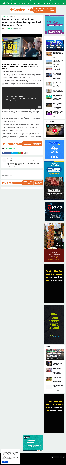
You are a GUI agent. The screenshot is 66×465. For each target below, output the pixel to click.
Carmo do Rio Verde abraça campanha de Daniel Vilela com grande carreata (58, 61)
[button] (60, 3)
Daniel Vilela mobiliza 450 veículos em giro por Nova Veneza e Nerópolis (58, 68)
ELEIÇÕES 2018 (37, 0)
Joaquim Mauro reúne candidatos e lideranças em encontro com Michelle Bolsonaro (58, 54)
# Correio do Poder (12, 16)
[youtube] (7, 3)
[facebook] (2, 3)
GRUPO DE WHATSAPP (5, 0)
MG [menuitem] (52, 3)
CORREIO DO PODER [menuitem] (21, 3)
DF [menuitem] (58, 3)
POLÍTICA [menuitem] (40, 3)
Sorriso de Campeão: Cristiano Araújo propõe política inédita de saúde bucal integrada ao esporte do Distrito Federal (58, 76)
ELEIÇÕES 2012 (57, 0)
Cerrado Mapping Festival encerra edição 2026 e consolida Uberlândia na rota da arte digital (58, 113)
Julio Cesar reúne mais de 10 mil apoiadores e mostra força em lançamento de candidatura (55, 45)
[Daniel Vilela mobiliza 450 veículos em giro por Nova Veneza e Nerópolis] (49, 68)
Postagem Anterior (5, 190)
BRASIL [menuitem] (35, 3)
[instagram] (61, 457)
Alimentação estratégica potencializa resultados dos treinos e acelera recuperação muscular (58, 379)
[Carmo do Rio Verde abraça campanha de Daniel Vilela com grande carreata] (49, 62)
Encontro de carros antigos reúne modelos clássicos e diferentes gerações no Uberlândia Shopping (58, 105)
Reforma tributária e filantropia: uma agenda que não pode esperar (58, 84)
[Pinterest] (22, 153)
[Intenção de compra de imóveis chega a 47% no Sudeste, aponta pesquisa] (49, 91)
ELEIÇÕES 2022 (24, 0)
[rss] (64, 457)
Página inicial (5, 16)
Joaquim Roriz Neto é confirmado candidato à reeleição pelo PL (57, 363)
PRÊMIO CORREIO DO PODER (15, 0)
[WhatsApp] (19, 153)
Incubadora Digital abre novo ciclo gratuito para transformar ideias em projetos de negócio (57, 97)
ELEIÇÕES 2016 (44, 0)
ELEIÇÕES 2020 (31, 0)
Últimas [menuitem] (29, 3)
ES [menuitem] (49, 3)
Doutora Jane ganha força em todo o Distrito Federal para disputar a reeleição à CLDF (58, 387)
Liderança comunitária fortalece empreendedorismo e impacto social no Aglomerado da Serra (57, 371)
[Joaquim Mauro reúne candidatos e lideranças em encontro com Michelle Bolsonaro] (49, 54)
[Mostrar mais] (27, 153)
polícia (14, 148)
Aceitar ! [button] (5, 461)
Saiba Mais (11, 459)
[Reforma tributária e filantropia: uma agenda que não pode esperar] (49, 84)
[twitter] (4, 3)
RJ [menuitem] (47, 3)
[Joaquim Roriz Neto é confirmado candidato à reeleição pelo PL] (49, 363)
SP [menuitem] (44, 3)
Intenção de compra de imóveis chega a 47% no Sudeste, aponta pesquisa (58, 90)
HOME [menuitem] (15, 3)
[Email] (25, 153)
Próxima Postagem (38, 190)
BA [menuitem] (55, 3)
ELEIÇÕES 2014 (51, 0)
